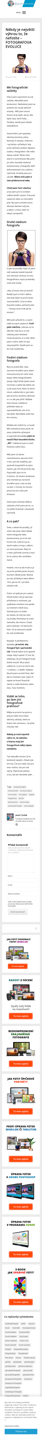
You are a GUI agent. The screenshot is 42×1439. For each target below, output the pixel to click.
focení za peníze (24, 1345)
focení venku (24, 1336)
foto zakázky (23, 794)
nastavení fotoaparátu (12, 1396)
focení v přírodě (10, 1345)
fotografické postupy (21, 1349)
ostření (25, 1396)
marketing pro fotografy (13, 1392)
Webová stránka (14, 894)
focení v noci (24, 1341)
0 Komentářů (31, 77)
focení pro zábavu (26, 791)
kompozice (28, 1379)
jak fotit (21, 798)
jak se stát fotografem (12, 1375)
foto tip (18, 1358)
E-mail (10, 885)
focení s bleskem (10, 1336)
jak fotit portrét (13, 802)
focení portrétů (13, 791)
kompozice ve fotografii (13, 1383)
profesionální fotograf (15, 806)
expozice (32, 1324)
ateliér (23, 1324)
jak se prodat (27, 1370)
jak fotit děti (17, 1362)
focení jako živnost (29, 1328)
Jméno (10, 876)
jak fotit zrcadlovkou (25, 1366)
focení (7, 1328)
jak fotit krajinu (29, 1362)
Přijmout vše (21, 1431)
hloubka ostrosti (29, 1358)
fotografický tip (10, 1353)
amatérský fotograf (20, 787)
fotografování (12, 798)
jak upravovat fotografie (13, 1379)
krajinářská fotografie (12, 1388)
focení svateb (12, 794)
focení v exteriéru (11, 1341)
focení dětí (16, 1328)
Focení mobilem (10, 1332)
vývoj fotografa (28, 806)
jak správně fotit (28, 1375)
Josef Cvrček (12, 77)
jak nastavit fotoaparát (12, 1370)
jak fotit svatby (24, 802)
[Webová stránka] (17, 824)
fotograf (31, 794)
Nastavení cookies (12, 1426)
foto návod (9, 1358)
